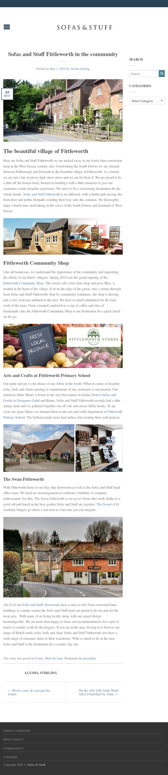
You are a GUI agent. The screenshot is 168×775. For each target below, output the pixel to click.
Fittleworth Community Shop (23, 283)
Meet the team (54, 658)
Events (39, 658)
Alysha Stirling (79, 69)
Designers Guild (28, 400)
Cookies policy (13, 748)
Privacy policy (13, 739)
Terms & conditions (16, 730)
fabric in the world (69, 383)
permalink (89, 658)
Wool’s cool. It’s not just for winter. (29, 692)
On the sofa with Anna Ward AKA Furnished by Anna (98, 692)
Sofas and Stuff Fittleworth (41, 194)
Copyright (10, 757)
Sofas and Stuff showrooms (41, 604)
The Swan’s (104, 504)
